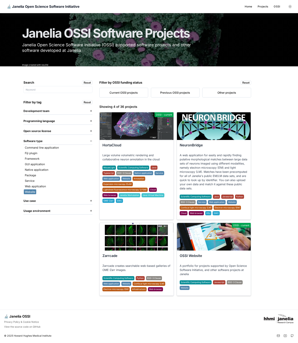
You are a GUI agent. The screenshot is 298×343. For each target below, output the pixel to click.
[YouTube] (285, 336)
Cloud (153, 189)
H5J (208, 213)
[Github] (292, 336)
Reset (87, 82)
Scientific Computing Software (133, 167)
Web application (111, 178)
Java (154, 167)
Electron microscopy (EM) (227, 207)
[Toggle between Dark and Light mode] (290, 6)
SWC (119, 200)
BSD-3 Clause (124, 173)
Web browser (109, 195)
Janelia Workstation (129, 195)
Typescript (108, 173)
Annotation (139, 178)
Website (126, 178)
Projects (263, 6)
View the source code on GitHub (22, 326)
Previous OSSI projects (175, 92)
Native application (143, 173)
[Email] (278, 336)
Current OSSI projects (124, 92)
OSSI (277, 6)
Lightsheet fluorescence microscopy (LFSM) (125, 189)
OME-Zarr (108, 200)
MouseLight (109, 167)
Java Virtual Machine (153, 195)
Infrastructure (139, 289)
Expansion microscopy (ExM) (117, 184)
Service (159, 173)
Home (248, 6)
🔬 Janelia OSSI (17, 316)
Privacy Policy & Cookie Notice (21, 321)
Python (239, 196)
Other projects (226, 92)
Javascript (227, 196)
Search (28, 82)
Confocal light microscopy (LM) (196, 207)
